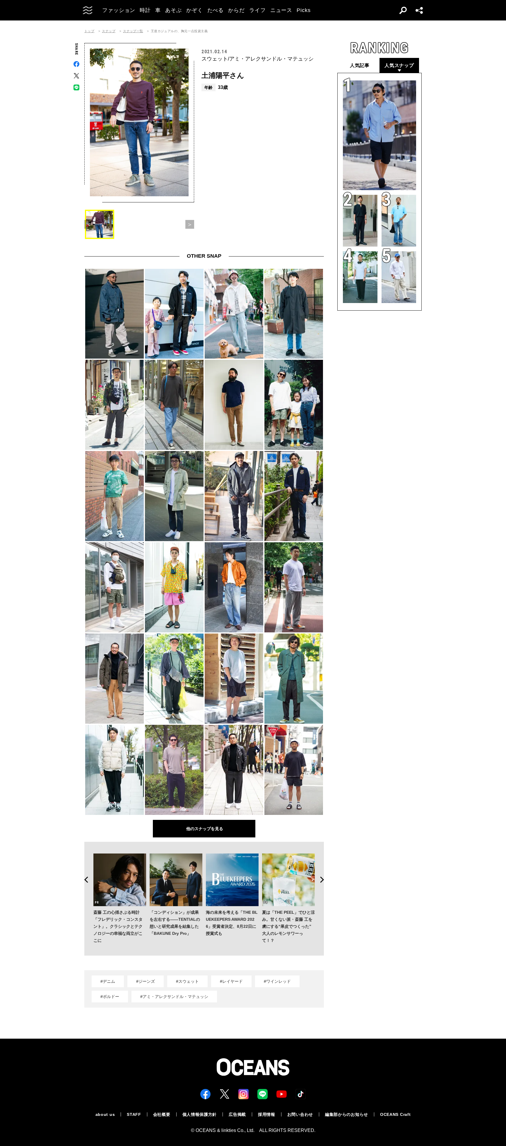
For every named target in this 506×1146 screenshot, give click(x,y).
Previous (84, 880)
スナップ (108, 31)
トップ (89, 31)
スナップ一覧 (133, 31)
